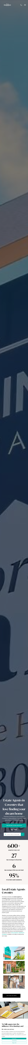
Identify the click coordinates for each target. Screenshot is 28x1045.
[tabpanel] (14, 834)
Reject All (14, 1042)
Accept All (14, 1038)
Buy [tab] (12, 829)
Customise (14, 1040)
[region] (14, 1036)
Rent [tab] (15, 829)
